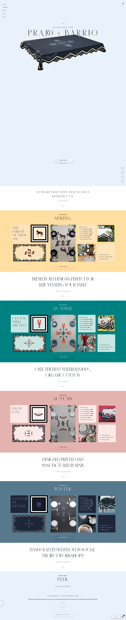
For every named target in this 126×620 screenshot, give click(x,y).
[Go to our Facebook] (121, 176)
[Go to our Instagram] (121, 172)
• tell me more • (63, 201)
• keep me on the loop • (63, 614)
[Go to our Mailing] (121, 167)
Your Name (63, 602)
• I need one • (63, 447)
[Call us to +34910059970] (121, 180)
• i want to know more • (63, 291)
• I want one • (63, 160)
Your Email (63, 607)
